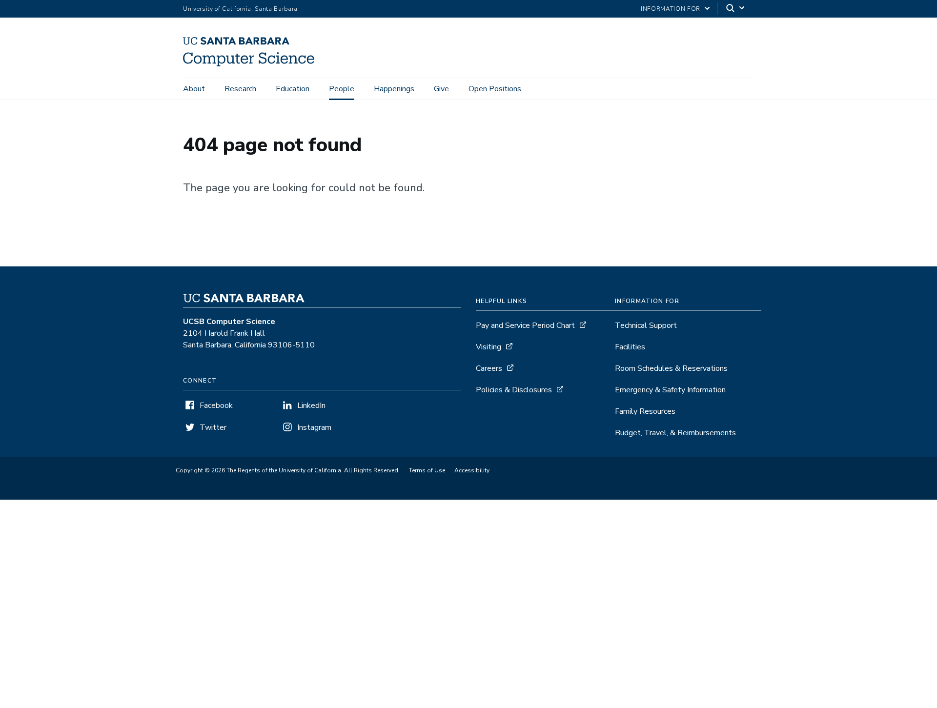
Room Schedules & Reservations (671, 368)
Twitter (213, 427)
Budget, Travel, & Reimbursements (675, 432)
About (194, 88)
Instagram (314, 427)
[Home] (252, 64)
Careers (489, 368)
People (341, 88)
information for (670, 9)
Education (292, 88)
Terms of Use (427, 470)
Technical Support (646, 325)
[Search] (736, 9)
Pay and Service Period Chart (525, 325)
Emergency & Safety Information (670, 389)
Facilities (630, 347)
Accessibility (471, 470)
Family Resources (645, 411)
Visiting (488, 347)
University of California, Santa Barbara (240, 9)
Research (240, 88)
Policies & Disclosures (514, 389)
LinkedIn (311, 405)
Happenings (394, 88)
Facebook (216, 405)
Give (441, 88)
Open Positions (494, 88)
